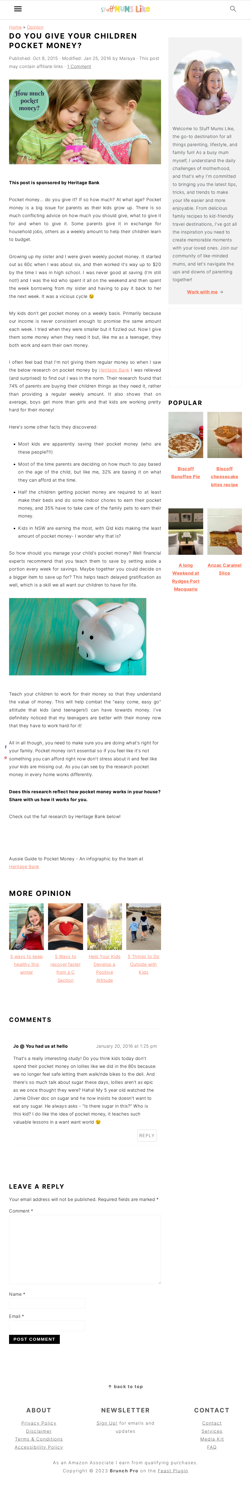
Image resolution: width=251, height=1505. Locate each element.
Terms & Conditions (39, 1439)
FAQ (212, 1447)
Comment (21, 1210)
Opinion (35, 27)
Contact (212, 1423)
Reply (147, 1135)
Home (15, 27)
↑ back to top (125, 1386)
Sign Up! (107, 1423)
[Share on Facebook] (5, 746)
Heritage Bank (114, 370)
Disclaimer (39, 1431)
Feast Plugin (173, 1470)
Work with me (202, 291)
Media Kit (212, 1439)
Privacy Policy (39, 1423)
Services (212, 1431)
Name (17, 1294)
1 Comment (79, 66)
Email (16, 1316)
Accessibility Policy (39, 1447)
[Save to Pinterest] (5, 758)
